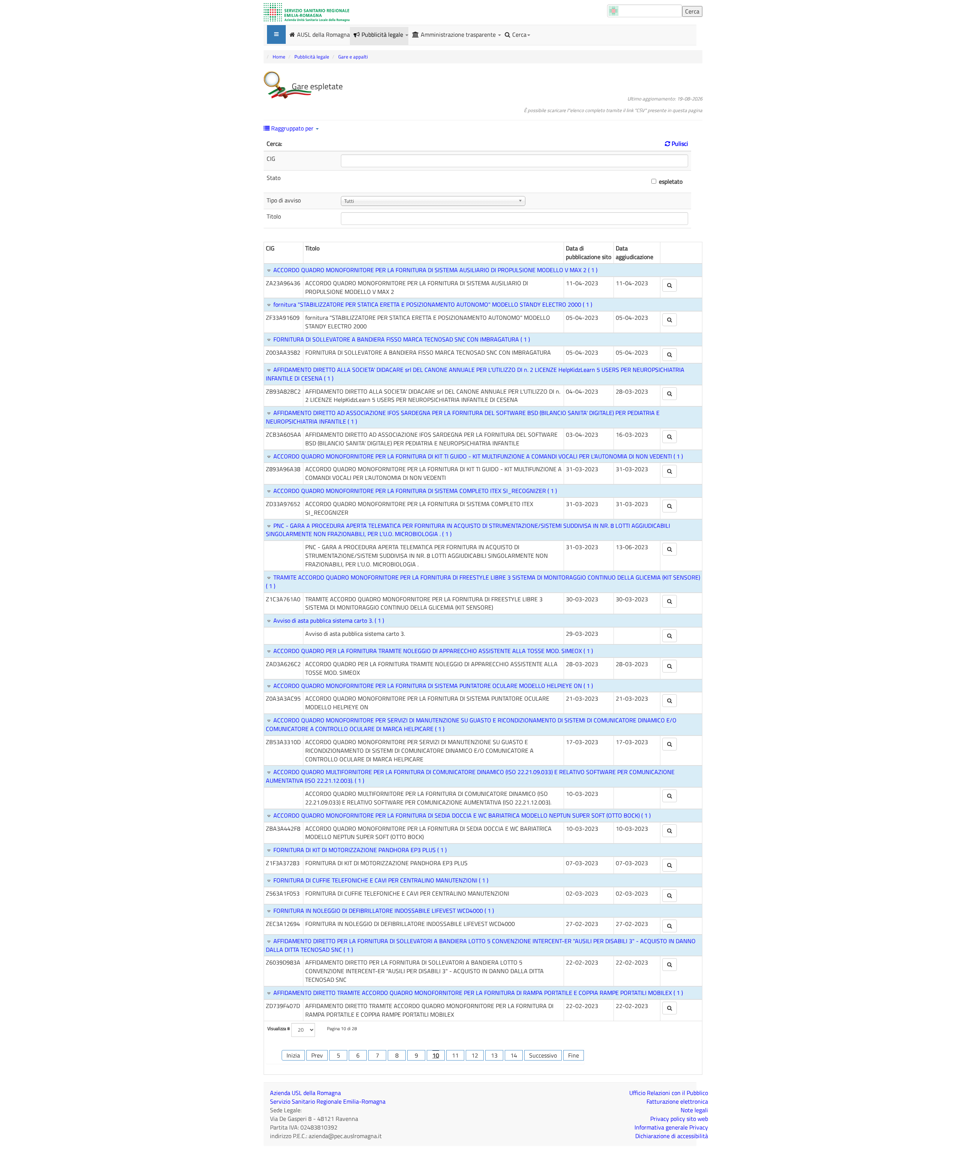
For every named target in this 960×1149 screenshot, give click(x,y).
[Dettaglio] (669, 285)
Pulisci (679, 143)
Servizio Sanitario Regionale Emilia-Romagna (328, 1101)
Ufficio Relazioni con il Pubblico (668, 1092)
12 (474, 1055)
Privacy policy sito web (679, 1118)
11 (455, 1055)
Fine (573, 1055)
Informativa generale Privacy (671, 1127)
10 (435, 1055)
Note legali (694, 1110)
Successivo (543, 1055)
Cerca (519, 34)
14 (513, 1055)
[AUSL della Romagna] (307, 12)
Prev (317, 1055)
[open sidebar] (276, 34)
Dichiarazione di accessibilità (671, 1135)
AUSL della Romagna (323, 34)
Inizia (293, 1055)
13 (494, 1055)
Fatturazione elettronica (677, 1101)
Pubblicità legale (383, 34)
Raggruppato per (292, 128)
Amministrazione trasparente (459, 34)
